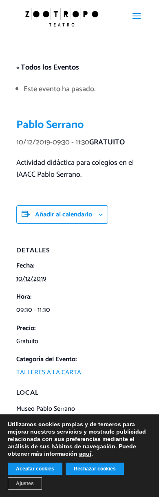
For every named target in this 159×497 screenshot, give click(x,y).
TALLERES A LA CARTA (48, 372)
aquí (85, 453)
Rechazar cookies (95, 469)
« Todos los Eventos (47, 67)
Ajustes (25, 483)
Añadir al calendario (63, 214)
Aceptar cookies (35, 469)
